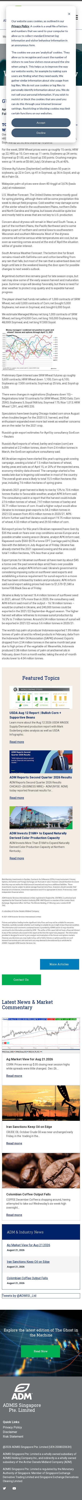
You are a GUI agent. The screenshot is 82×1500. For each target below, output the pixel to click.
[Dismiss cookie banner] (69, 13)
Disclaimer (10, 1432)
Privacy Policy (12, 1427)
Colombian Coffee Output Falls (28, 1194)
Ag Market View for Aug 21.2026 (29, 1059)
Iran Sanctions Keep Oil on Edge (29, 1127)
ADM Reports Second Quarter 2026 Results (41, 777)
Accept (41, 122)
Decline (41, 132)
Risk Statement (13, 1436)
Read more (17, 742)
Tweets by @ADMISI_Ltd (19, 1296)
